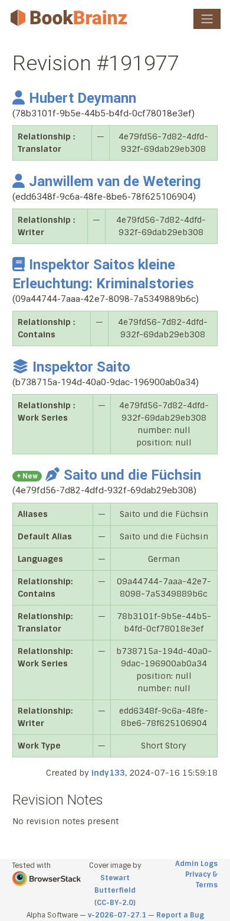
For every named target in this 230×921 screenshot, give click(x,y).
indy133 (108, 772)
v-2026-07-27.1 (117, 915)
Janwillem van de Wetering (115, 181)
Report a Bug (180, 915)
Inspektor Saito (81, 367)
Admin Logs (196, 863)
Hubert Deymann (82, 98)
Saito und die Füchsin (132, 475)
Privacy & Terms (201, 880)
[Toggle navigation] (207, 19)
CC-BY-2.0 (115, 902)
